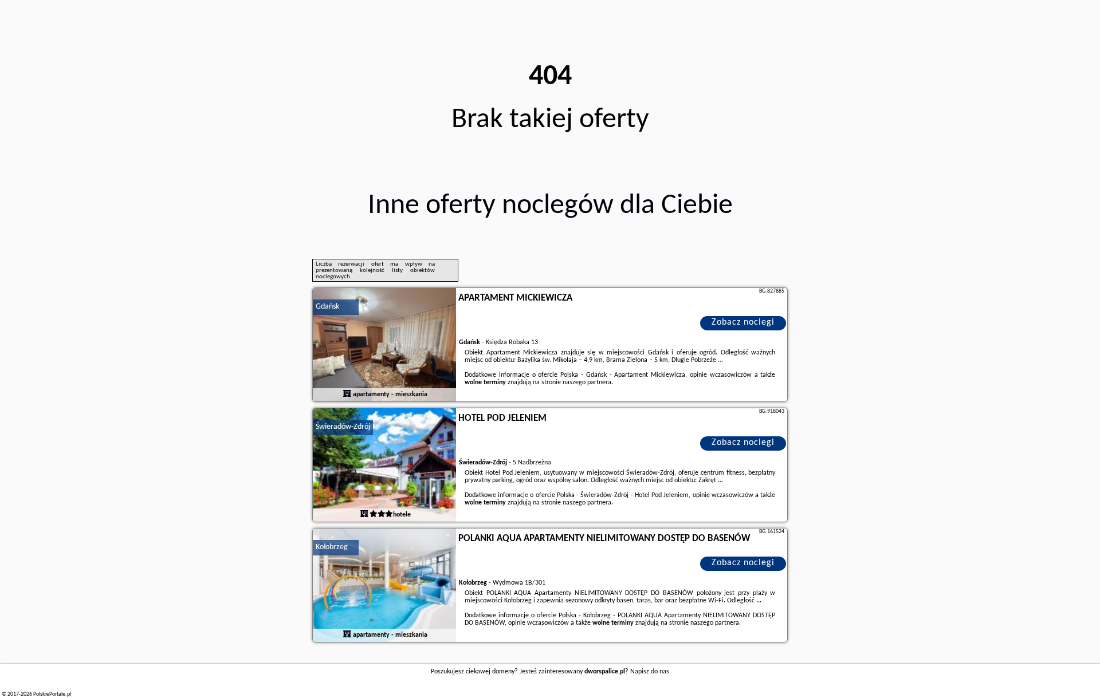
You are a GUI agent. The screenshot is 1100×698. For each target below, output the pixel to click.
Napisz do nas (649, 671)
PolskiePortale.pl (52, 694)
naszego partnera (587, 382)
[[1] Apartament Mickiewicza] (384, 345)
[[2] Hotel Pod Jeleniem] (384, 465)
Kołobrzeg (332, 547)
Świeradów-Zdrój (343, 427)
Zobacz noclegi (743, 322)
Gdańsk (327, 306)
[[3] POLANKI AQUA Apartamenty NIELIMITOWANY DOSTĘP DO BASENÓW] (384, 586)
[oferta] (347, 394)
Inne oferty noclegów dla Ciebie (550, 205)
